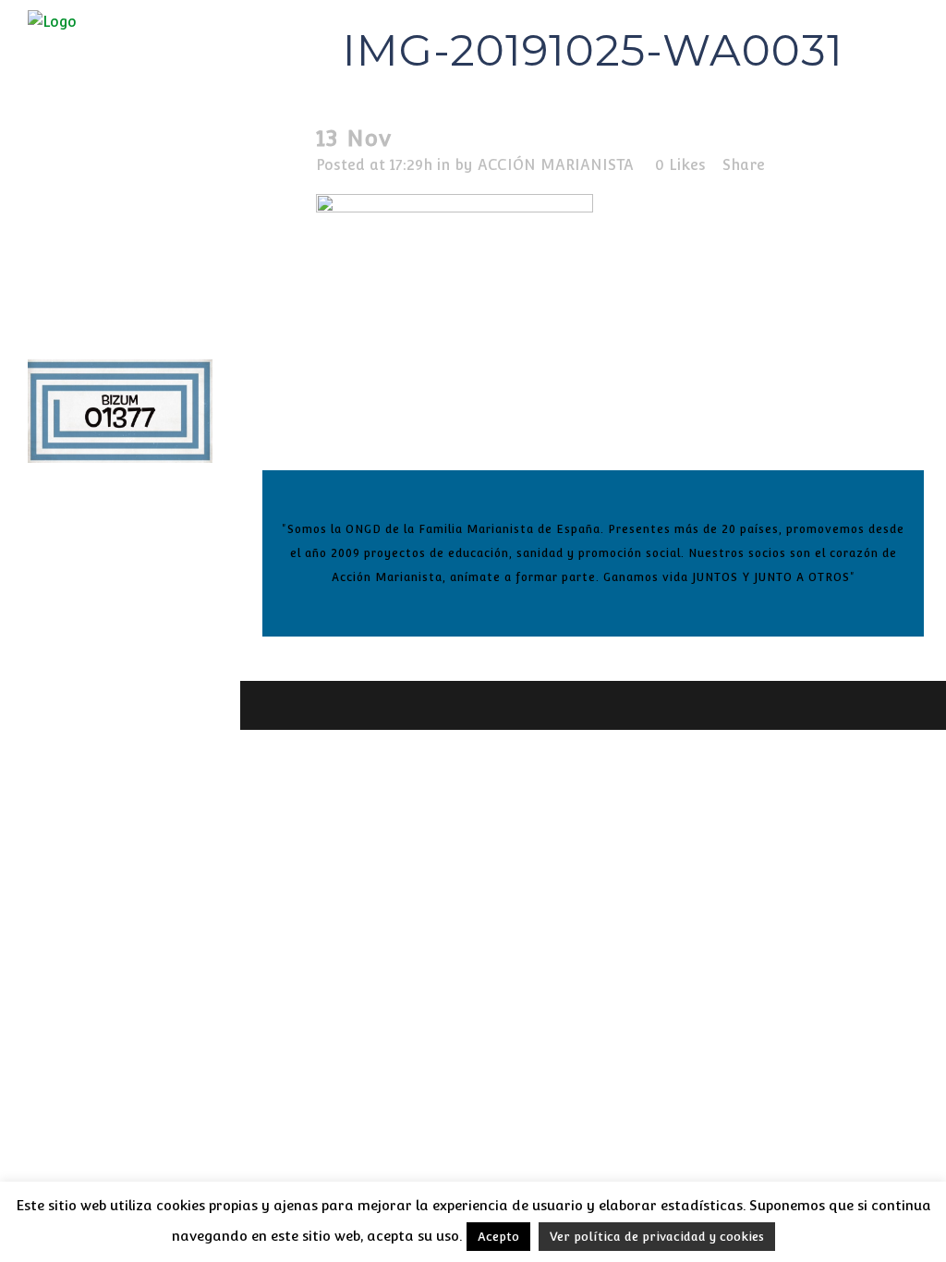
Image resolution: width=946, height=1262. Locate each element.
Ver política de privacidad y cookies (657, 1237)
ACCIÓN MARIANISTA (556, 165)
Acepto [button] (498, 1237)
